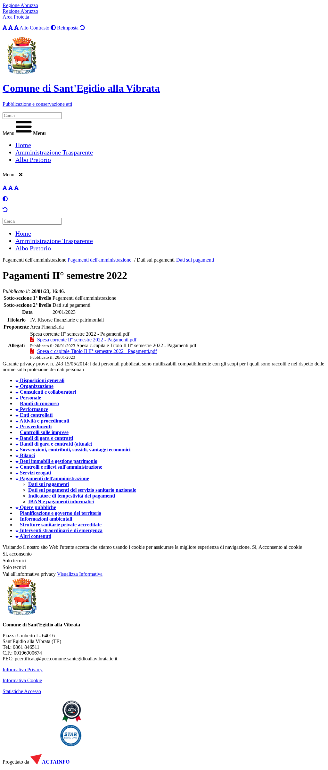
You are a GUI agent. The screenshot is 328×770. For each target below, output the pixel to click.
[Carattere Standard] (5, 27)
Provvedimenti (35, 426)
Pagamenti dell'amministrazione (34, 260)
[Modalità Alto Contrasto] (5, 199)
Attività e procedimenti (44, 420)
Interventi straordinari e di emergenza (60, 530)
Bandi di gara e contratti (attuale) (55, 444)
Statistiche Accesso (22, 691)
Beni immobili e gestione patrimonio (58, 461)
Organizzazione (36, 386)
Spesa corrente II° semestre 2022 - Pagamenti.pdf (79, 334)
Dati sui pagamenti (156, 260)
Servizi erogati (35, 472)
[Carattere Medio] (10, 27)
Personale (30, 397)
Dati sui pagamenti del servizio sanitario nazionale (82, 490)
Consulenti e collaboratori (47, 392)
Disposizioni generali (41, 380)
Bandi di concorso (39, 403)
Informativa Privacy (23, 669)
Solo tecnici (14, 567)
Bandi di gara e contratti (46, 438)
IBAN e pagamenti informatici (61, 501)
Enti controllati (36, 415)
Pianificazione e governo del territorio (60, 513)
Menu (8, 133)
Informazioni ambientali (46, 519)
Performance (33, 409)
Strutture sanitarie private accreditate (61, 524)
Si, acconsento (17, 554)
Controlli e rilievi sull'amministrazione (60, 467)
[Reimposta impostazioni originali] (5, 210)
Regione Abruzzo (20, 5)
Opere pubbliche (37, 507)
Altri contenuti (35, 536)
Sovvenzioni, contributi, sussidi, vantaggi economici (74, 449)
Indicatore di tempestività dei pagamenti (71, 495)
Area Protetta (16, 17)
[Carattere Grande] (16, 27)
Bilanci (27, 455)
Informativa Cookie (22, 680)
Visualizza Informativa (79, 574)
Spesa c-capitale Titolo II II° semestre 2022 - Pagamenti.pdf (136, 345)
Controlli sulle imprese (44, 432)
